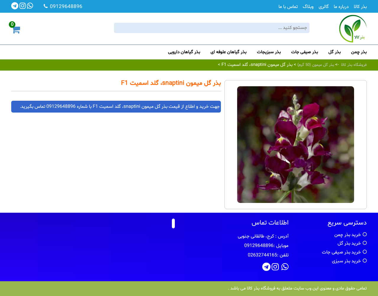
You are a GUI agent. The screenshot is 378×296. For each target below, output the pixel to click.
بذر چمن (359, 52)
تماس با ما (288, 7)
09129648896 (61, 106)
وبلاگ (308, 7)
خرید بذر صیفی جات (341, 252)
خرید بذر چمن (347, 235)
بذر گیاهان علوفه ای (229, 52)
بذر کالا (360, 7)
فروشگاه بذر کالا (354, 65)
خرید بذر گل (349, 243)
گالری (324, 7)
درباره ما (341, 7)
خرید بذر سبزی (346, 261)
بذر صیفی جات (304, 52)
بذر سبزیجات (269, 52)
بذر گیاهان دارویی (184, 52)
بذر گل (334, 52)
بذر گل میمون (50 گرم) (315, 65)
